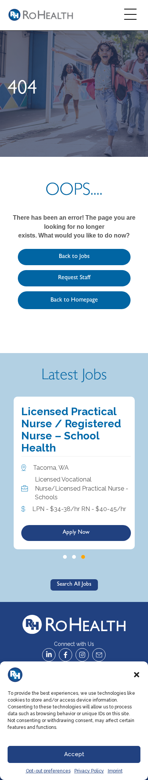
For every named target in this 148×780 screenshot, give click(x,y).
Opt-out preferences (48, 771)
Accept (74, 754)
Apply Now (76, 533)
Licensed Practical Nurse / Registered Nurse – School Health (71, 430)
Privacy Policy (89, 771)
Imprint (115, 771)
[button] (136, 674)
